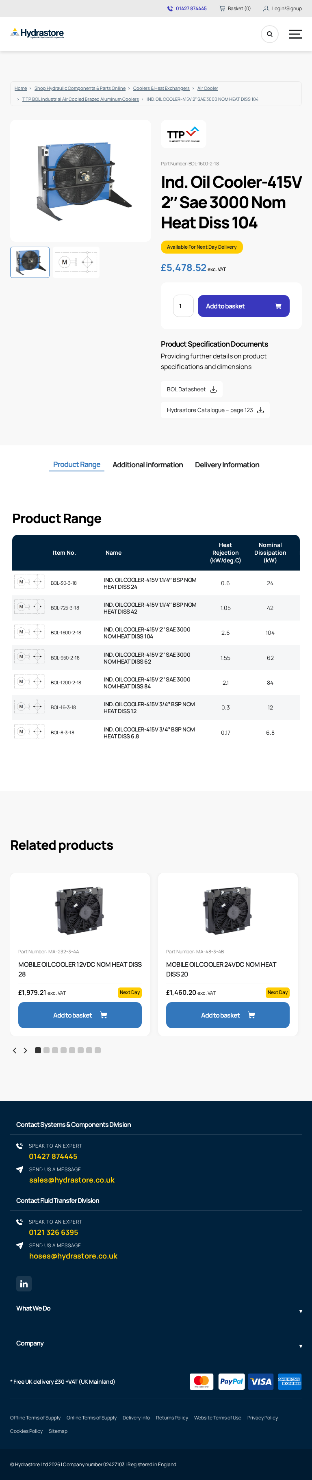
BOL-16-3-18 (63, 707)
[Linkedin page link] (24, 1283)
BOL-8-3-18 (62, 732)
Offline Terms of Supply (35, 1417)
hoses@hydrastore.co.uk (73, 1251)
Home (21, 88)
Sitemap (58, 1431)
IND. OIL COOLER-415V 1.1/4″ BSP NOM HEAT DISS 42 (150, 608)
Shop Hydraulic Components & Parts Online (80, 88)
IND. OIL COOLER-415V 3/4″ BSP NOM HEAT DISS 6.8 (149, 732)
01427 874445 (191, 8)
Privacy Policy (262, 1417)
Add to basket (225, 306)
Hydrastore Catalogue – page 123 (210, 410)
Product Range (76, 464)
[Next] (25, 1051)
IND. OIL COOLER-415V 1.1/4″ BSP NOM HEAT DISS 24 (150, 583)
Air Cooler (207, 88)
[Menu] (295, 34)
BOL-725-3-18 (65, 607)
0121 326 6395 (55, 1227)
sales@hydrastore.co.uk (72, 1175)
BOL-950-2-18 (65, 657)
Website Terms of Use (217, 1417)
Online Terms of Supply (92, 1417)
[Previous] (15, 1051)
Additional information (148, 464)
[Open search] (270, 34)
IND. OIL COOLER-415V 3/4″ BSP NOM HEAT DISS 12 (149, 707)
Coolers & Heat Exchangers (161, 88)
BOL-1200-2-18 (66, 682)
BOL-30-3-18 (64, 582)
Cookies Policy (26, 1431)
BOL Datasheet (186, 389)
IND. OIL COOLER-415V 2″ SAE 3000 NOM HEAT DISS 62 (147, 658)
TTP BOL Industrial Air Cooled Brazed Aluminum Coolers (80, 99)
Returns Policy (172, 1417)
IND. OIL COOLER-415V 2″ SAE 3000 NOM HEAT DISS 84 (147, 682)
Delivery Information (227, 464)
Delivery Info (136, 1417)
